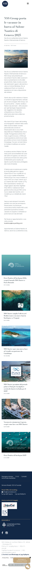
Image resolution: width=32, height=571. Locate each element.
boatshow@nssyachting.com (13, 223)
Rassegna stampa (7, 476)
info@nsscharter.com (9, 492)
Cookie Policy (13, 557)
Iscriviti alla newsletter (8, 478)
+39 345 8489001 (20, 494)
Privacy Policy (5, 557)
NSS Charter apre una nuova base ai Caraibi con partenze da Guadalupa (16, 351)
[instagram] (7, 533)
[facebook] (3, 533)
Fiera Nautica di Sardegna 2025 (15, 455)
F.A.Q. (17, 476)
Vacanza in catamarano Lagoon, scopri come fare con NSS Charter (16, 423)
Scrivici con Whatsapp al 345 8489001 (16, 554)
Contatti (24, 476)
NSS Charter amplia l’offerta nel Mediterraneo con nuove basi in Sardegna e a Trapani (15, 315)
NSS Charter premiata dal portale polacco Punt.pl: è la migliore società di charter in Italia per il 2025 (15, 387)
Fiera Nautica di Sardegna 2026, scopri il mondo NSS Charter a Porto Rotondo (15, 280)
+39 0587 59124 (8, 494)
